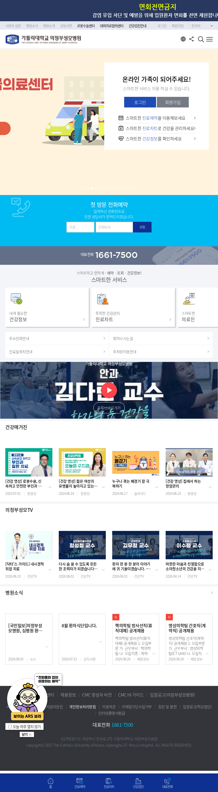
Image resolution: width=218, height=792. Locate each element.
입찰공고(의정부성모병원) (172, 694)
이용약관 (108, 706)
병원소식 (14, 592)
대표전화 (167, 786)
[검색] (201, 40)
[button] (84, 188)
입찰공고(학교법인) (197, 706)
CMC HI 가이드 (131, 694)
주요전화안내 (19, 338)
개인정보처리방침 (82, 706)
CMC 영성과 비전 (97, 694)
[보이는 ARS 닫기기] (27, 735)
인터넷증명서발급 (111, 713)
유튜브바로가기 (109, 407)
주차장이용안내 (124, 351)
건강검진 (138, 786)
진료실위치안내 (20, 351)
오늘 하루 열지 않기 (27, 726)
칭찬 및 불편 (167, 706)
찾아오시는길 (123, 338)
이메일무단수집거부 (137, 706)
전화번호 (104, 227)
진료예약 (79, 786)
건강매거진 (16, 427)
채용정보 (68, 694)
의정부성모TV (19, 510)
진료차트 (109, 786)
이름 (72, 227)
